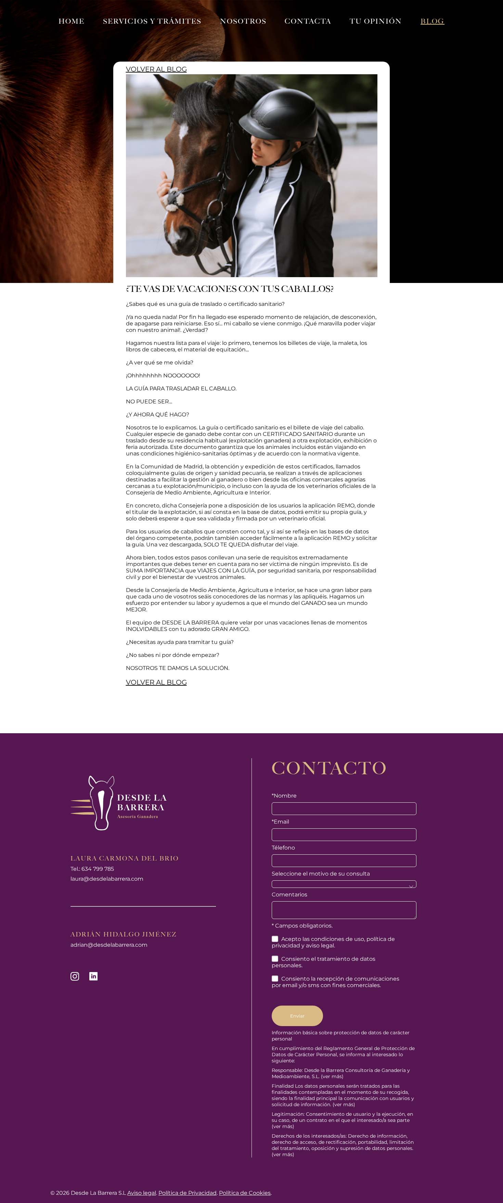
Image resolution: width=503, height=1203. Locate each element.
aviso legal (320, 945)
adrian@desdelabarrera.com (108, 945)
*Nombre (284, 795)
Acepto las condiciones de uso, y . (333, 942)
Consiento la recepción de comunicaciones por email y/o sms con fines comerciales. (335, 981)
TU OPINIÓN (376, 21)
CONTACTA (308, 21)
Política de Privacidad (187, 1193)
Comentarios (289, 894)
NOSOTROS (243, 21)
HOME (72, 21)
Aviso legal (141, 1193)
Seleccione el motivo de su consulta (321, 873)
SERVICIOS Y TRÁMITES (152, 21)
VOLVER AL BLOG (156, 69)
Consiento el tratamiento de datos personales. (323, 962)
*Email (280, 821)
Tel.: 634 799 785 (92, 869)
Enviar (297, 1016)
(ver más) (332, 1076)
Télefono (283, 847)
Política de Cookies (245, 1193)
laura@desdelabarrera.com (106, 879)
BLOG (432, 21)
